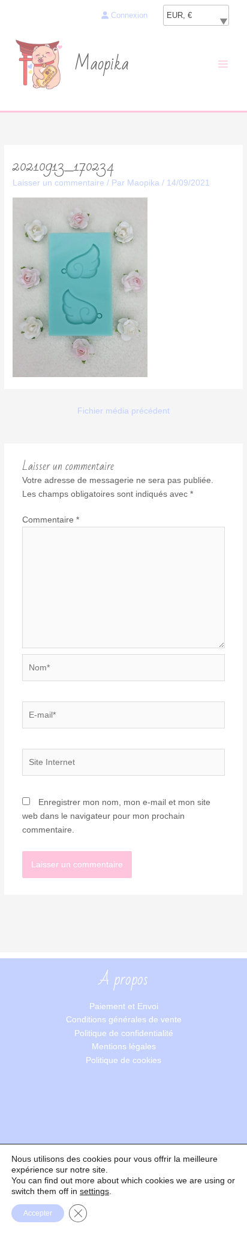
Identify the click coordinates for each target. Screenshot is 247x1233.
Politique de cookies (123, 1060)
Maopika (101, 64)
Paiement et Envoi (123, 1006)
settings (94, 1191)
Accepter (37, 1213)
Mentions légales (124, 1046)
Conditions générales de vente (124, 1019)
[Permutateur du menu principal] (223, 64)
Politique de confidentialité (123, 1033)
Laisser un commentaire (58, 182)
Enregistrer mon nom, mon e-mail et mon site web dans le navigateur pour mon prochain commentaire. (116, 816)
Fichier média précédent (123, 410)
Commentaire (50, 519)
